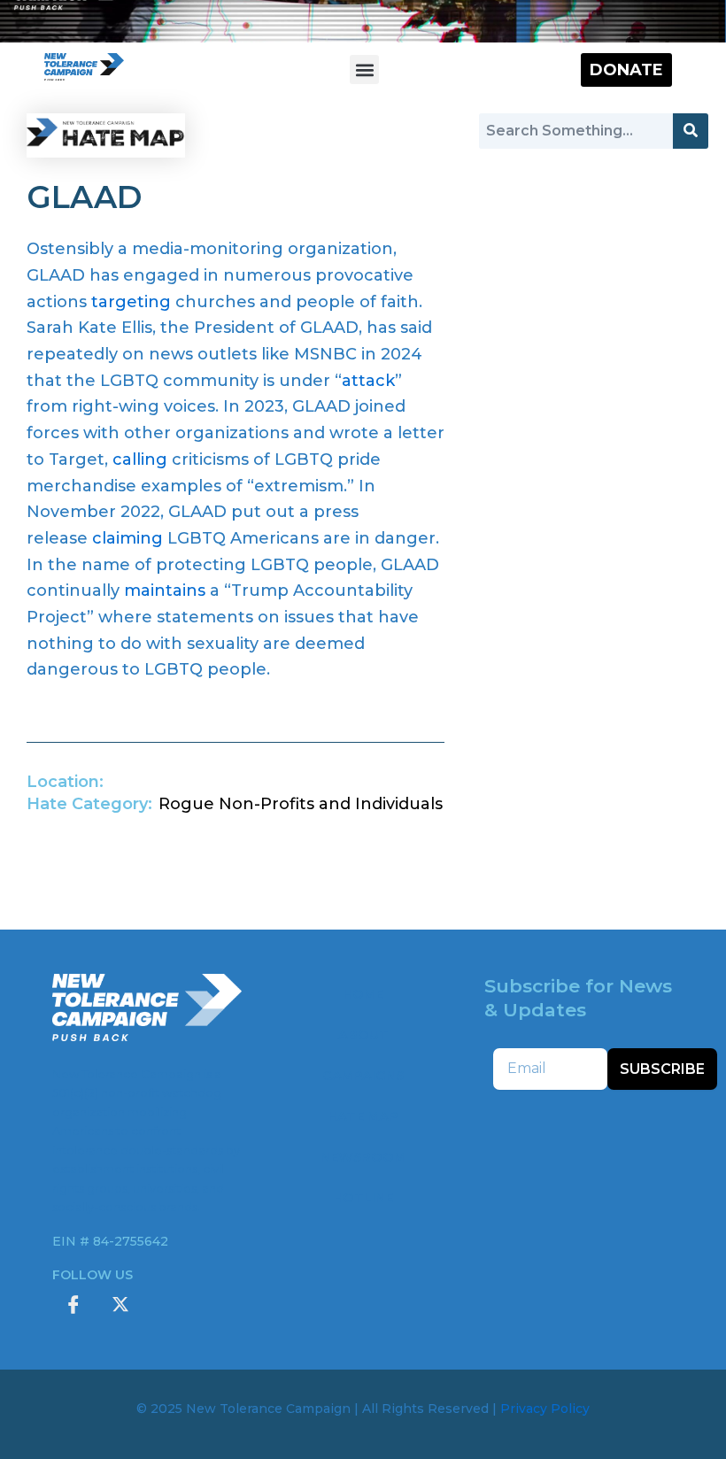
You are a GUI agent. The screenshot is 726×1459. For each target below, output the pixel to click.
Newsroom (363, 1157)
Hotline (363, 1198)
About (363, 1035)
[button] (364, 69)
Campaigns (363, 1076)
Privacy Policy (545, 1409)
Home (363, 994)
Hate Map (363, 1116)
